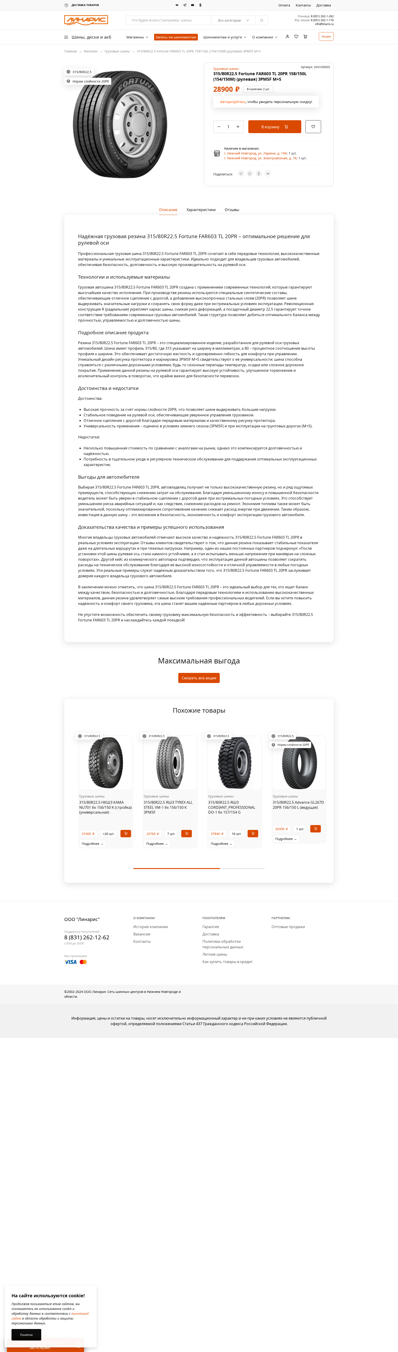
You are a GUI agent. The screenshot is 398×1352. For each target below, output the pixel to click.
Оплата (284, 5)
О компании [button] (262, 37)
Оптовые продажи (288, 926)
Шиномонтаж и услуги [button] (222, 37)
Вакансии (141, 934)
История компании (150, 926)
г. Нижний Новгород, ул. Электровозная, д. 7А (260, 158)
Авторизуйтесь (233, 101)
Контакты (303, 5)
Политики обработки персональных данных (222, 944)
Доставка (323, 5)
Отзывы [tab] (232, 209)
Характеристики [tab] (201, 209)
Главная (70, 51)
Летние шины (214, 954)
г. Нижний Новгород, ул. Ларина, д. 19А (255, 153)
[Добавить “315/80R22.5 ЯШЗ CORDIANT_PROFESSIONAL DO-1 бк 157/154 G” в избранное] (240, 782)
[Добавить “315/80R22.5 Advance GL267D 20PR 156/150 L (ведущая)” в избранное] (305, 782)
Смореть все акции (199, 677)
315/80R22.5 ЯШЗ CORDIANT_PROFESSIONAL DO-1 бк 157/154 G (231, 807)
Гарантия (210, 926)
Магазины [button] (135, 37)
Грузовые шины (117, 51)
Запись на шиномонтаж (176, 37)
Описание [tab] (168, 209)
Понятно (26, 1335)
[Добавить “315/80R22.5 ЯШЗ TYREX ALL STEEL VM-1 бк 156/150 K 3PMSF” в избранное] (176, 782)
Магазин (91, 51)
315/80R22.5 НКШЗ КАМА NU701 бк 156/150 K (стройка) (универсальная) (105, 807)
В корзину (270, 126)
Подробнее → (92, 843)
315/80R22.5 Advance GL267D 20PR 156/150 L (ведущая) (298, 805)
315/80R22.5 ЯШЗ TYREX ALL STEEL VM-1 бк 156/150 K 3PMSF (168, 807)
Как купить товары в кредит (227, 961)
